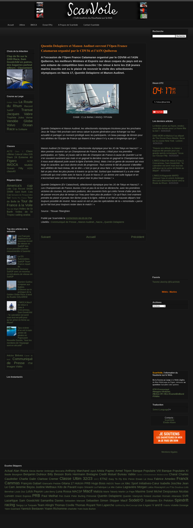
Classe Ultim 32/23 (77, 478)
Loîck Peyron (35, 491)
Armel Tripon (124, 470)
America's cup (20, 185)
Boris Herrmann (75, 474)
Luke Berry (50, 491)
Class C (20, 151)
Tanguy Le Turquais (26, 505)
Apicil (93, 471)
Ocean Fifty (17, 168)
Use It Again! (145, 505)
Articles (11, 355)
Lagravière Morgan (135, 487)
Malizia (98, 491)
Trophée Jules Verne (20, 117)
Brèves (20, 355)
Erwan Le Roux (145, 479)
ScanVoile (169, 420)
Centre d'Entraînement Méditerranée (153, 475)
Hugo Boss (98, 483)
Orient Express (23, 496)
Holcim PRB (83, 483)
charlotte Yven (75, 509)
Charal (174, 474)
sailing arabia (22, 214)
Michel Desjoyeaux (166, 491)
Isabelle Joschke (171, 483)
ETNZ (104, 479)
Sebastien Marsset (75, 500)
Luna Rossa (64, 491)
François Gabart (31, 483)
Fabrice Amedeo (165, 479)
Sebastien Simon (98, 500)
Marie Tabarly (110, 491)
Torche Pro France (20, 198)
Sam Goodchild (30, 500)
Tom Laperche (105, 505)
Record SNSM (25, 189)
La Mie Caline (115, 487)
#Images (157, 391)
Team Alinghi (46, 505)
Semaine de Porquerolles (22, 195)
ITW (30, 363)
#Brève (156, 394)
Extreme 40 (26, 157)
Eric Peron (129, 479)
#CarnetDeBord (176, 394)
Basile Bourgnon (14, 474)
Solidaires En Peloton (160, 500)
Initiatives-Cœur (149, 483)
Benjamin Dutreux (35, 474)
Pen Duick (65, 496)
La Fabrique (101, 487)
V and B (157, 505)
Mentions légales (169, 452)
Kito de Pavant (67, 487)
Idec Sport (132, 483)
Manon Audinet (86, 222)
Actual (9, 470)
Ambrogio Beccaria (54, 471)
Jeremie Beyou (26, 487)
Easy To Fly (116, 479)
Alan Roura (21, 470)
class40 (11, 171)
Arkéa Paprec (106, 470)
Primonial (91, 496)
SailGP (14, 110)
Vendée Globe (20, 121)
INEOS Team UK (115, 483)
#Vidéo (156, 396)
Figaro (17, 161)
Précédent (137, 237)
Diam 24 (13, 157)
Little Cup (12, 189)
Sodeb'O (137, 500)
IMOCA (15, 165)
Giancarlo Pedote (51, 483)
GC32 (30, 161)
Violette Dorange (179, 505)
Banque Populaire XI (175, 470)
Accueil (91, 237)
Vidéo (19, 366)
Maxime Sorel (144, 491)
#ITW (155, 389)
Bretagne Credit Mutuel (102, 474)
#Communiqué (163, 389)
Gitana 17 (68, 483)
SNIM (11, 191)
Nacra (99, 222)
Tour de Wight (13, 209)
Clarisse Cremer (48, 479)
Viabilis (167, 505)
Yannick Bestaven (32, 508)
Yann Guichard (13, 509)
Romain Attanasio (172, 496)
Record (28, 106)
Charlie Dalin (28, 479)
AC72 (11, 151)
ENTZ (97, 479)
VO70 (30, 168)
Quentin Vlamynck (133, 496)
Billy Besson (56, 474)
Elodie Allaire (169, 422)
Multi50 (28, 165)
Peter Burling (79, 496)
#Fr (161, 394)
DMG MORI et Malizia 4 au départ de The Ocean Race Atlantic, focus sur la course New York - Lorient (169, 138)
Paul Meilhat (50, 496)
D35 (31, 154)
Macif (88, 491)
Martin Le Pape (126, 491)
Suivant (46, 237)
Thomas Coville (65, 505)
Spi (9, 197)
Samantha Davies (52, 500)
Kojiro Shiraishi (85, 487)
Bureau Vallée (127, 474)
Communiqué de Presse (64, 222)
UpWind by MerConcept (126, 505)
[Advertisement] (92, 34)
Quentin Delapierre (114, 222)
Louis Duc (20, 491)
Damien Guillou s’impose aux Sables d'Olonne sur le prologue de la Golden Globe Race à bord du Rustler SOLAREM (19, 289)
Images (11, 366)
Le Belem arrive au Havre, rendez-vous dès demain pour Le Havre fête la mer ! (169, 128)
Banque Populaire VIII (147, 470)
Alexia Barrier (36, 471)
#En (166, 394)
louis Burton (89, 509)
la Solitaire (21, 129)
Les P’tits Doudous (175, 487)
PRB (36, 495)
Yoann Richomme (56, 508)
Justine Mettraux (47, 487)
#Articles (165, 391)
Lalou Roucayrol (157, 487)
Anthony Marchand (77, 470)
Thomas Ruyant (85, 505)
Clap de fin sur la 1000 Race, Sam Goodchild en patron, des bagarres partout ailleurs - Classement (19, 62)
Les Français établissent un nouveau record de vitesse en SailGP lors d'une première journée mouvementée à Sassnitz (19, 243)
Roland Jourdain (153, 496)
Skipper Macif (119, 500)
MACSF (77, 491)
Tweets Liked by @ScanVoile (166, 282)
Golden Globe (13, 102)
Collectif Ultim (22, 154)
